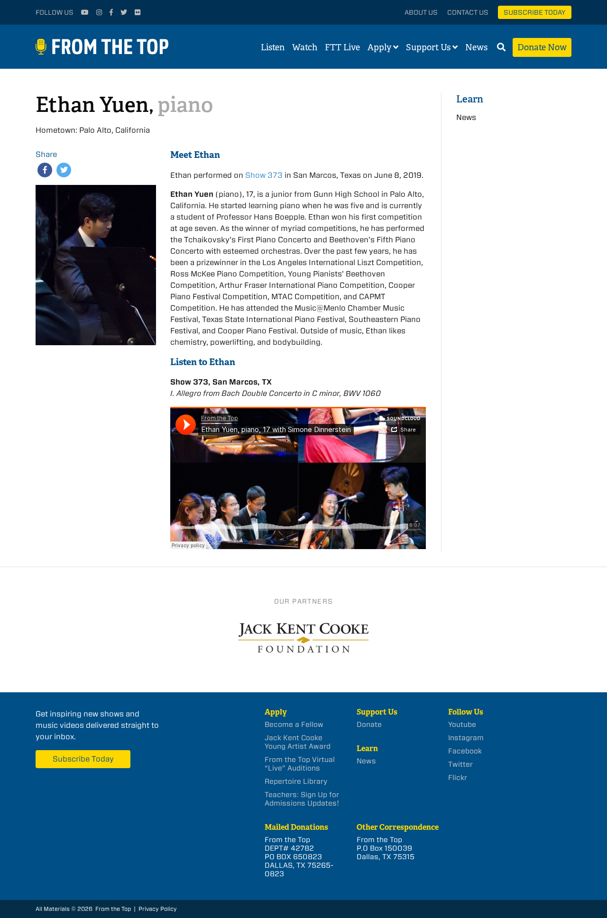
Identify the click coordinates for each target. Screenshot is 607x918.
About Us (421, 12)
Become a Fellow (294, 724)
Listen (273, 47)
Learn (469, 98)
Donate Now (542, 47)
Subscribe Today (535, 12)
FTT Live (342, 47)
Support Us (428, 47)
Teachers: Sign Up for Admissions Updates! (302, 799)
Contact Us (467, 12)
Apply (379, 47)
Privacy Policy (157, 908)
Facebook (465, 751)
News (476, 47)
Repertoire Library (296, 781)
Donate (369, 724)
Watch (304, 47)
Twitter (460, 764)
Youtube (462, 724)
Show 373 (264, 175)
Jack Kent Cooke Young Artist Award (298, 742)
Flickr (457, 777)
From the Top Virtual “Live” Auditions (300, 763)
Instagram (466, 738)
